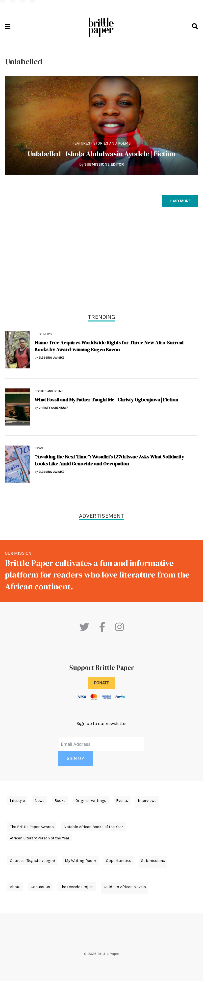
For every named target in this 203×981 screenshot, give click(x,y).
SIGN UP (75, 759)
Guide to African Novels (125, 886)
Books (60, 800)
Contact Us (40, 886)
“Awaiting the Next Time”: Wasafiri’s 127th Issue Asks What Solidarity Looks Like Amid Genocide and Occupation (109, 460)
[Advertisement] (101, 261)
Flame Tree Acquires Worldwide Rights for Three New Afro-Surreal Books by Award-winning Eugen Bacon (109, 346)
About (15, 886)
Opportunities (118, 860)
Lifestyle (17, 800)
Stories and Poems (112, 143)
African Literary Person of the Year (39, 838)
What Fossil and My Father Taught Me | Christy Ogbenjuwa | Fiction (106, 399)
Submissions (153, 860)
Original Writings (91, 800)
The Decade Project (77, 886)
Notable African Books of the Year (93, 826)
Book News (43, 334)
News (39, 448)
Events (122, 800)
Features (81, 143)
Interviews (147, 800)
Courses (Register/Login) (32, 860)
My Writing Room (80, 860)
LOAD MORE (180, 200)
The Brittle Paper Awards (32, 826)
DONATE (101, 682)
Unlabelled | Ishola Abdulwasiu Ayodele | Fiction (101, 153)
